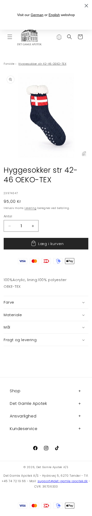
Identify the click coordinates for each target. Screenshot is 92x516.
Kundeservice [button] (23, 429)
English (54, 15)
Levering (31, 208)
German (37, 15)
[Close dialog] (86, 5)
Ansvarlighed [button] (23, 416)
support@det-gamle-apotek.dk (63, 481)
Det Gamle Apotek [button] (28, 403)
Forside (9, 64)
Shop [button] (15, 391)
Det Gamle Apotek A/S (52, 467)
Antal (8, 216)
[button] (9, 36)
